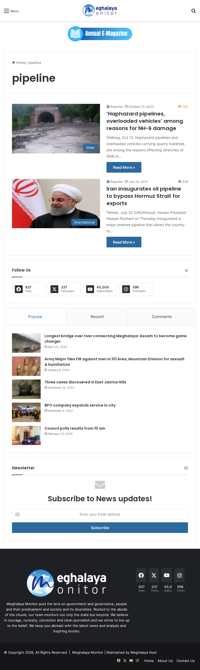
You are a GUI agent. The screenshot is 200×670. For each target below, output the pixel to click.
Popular (35, 316)
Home (20, 62)
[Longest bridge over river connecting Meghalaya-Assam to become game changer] (26, 343)
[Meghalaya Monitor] (100, 10)
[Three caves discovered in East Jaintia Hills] (26, 389)
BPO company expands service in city (80, 405)
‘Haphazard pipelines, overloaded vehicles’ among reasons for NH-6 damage (145, 121)
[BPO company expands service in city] (26, 412)
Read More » (124, 167)
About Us (165, 661)
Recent (97, 316)
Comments (162, 316)
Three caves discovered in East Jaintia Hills (85, 382)
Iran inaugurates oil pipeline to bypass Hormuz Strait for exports (144, 196)
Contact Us (186, 661)
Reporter (116, 107)
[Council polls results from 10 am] (26, 435)
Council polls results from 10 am (75, 428)
